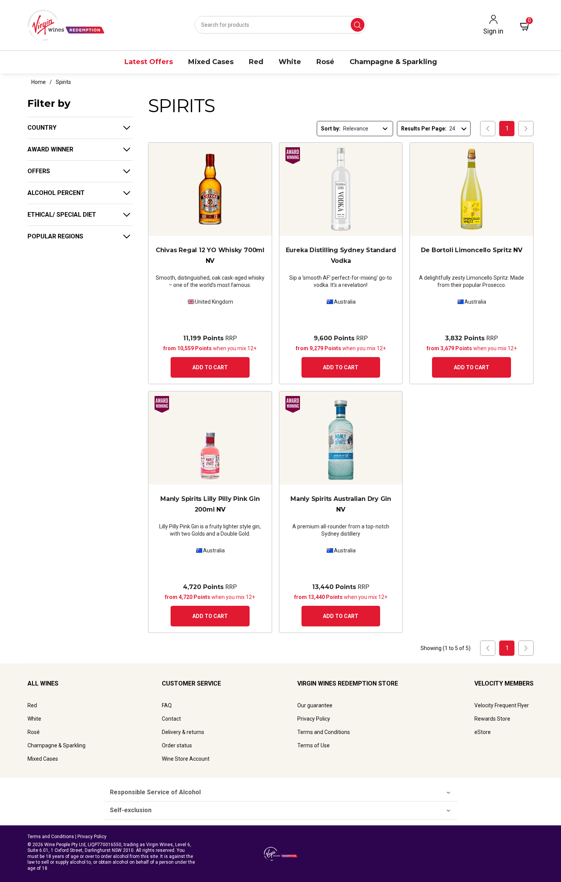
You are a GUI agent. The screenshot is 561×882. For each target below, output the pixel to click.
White (34, 719)
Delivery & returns (183, 732)
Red (32, 705)
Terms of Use (313, 745)
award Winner (50, 149)
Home (38, 82)
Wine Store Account (186, 759)
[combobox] (280, 25)
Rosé (33, 732)
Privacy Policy (313, 719)
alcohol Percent (56, 192)
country (41, 127)
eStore (482, 732)
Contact (171, 719)
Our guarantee (314, 705)
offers (38, 171)
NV (210, 255)
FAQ (167, 705)
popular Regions (55, 236)
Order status (177, 745)
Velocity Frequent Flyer (501, 705)
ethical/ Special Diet (61, 214)
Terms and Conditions (323, 732)
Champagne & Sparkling (56, 745)
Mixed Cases (42, 759)
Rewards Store (492, 719)
